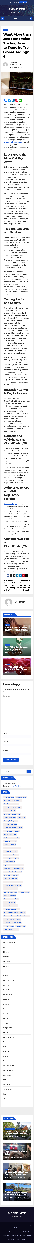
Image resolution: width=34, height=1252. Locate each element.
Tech (4, 1099)
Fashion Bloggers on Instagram (13, 827)
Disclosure (22, 1235)
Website (5, 750)
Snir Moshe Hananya (23, 916)
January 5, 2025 (11, 1177)
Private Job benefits (9, 902)
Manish (14, 62)
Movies (5, 1061)
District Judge (21, 817)
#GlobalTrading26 (16, 67)
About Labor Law (9, 797)
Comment (6, 696)
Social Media (7, 1089)
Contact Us (18, 1231)
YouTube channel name (11, 929)
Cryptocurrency (8, 971)
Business (6, 957)
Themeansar (17, 1227)
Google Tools (7, 1028)
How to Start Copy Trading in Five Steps (16, 668)
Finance (6, 30)
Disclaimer (15, 1235)
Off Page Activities (9, 1065)
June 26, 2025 (10, 1157)
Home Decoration (9, 1037)
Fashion (6, 999)
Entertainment (8, 994)
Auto (4, 947)
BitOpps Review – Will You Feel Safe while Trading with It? (9, 585)
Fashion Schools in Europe (11, 831)
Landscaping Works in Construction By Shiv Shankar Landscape (16, 1133)
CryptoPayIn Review (10, 817)
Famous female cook (10, 824)
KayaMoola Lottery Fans (11, 875)
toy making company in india (12, 922)
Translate (18, 786)
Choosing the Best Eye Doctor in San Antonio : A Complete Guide (17, 1174)
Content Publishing (21, 1239)
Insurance (6, 1042)
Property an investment (10, 905)
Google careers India (10, 841)
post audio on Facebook (11, 899)
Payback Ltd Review (10, 895)
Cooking (6, 966)
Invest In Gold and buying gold (13, 871)
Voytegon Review (9, 926)
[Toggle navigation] (15, 18)
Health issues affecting (10, 851)
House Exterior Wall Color (11, 855)
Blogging (6, 952)
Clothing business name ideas (12, 807)
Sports (5, 1094)
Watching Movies (21, 926)
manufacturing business (11, 888)
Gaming (5, 1018)
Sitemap (29, 1235)
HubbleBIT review (9, 861)
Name (5, 733)
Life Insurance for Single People (13, 882)
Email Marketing (8, 990)
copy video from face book (12, 814)
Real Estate (7, 1075)
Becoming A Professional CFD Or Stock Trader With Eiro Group (23, 585)
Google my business (10, 844)
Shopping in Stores (9, 916)
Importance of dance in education (14, 865)
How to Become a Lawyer (11, 858)
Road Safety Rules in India (11, 909)
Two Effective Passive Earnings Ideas (16, 648)
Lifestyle (6, 1051)
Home (5, 1231)
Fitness (5, 1009)
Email (5, 742)
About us (11, 1231)
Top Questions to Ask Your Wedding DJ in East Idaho (16, 1194)
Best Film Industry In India (11, 804)
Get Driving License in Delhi (12, 838)
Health (5, 1032)
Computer (6, 961)
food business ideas (10, 834)
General (6, 1023)
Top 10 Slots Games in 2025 (16, 1152)
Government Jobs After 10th (12, 848)
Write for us (11, 1239)
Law (4, 1046)
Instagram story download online (13, 868)
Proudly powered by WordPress (11, 1225)
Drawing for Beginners (10, 821)
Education (6, 985)
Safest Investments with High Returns (15, 912)
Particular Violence (24, 892)
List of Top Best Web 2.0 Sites (12, 885)
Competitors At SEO (9, 810)
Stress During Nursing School (12, 919)
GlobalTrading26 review (13, 142)
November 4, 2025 (12, 1137)
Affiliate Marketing (21, 797)
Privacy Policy (6, 1235)
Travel (5, 1103)
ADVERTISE (26, 1231)
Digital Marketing (8, 980)
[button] (27, 18)
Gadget (5, 1013)
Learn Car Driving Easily (11, 878)
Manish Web (17, 9)
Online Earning (8, 1070)
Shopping (6, 1084)
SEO (4, 1080)
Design (5, 975)
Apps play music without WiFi (12, 800)
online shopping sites (10, 892)
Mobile (5, 1056)
